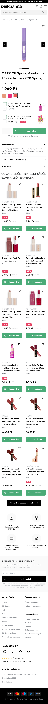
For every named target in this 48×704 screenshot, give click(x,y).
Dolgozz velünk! (31, 630)
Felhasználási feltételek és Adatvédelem (19, 674)
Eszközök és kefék (9, 618)
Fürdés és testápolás (10, 625)
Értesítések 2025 (9, 678)
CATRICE (15, 20)
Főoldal (6, 20)
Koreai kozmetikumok (11, 629)
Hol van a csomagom (33, 606)
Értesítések (7, 682)
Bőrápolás (6, 606)
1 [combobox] (3, 108)
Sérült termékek (9, 633)
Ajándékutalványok (33, 634)
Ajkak (31, 20)
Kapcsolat (29, 626)
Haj (3, 610)
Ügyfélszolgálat (31, 602)
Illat (3, 614)
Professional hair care (11, 637)
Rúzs (38, 20)
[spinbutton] (6, 131)
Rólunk (28, 638)
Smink (23, 20)
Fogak (4, 621)
